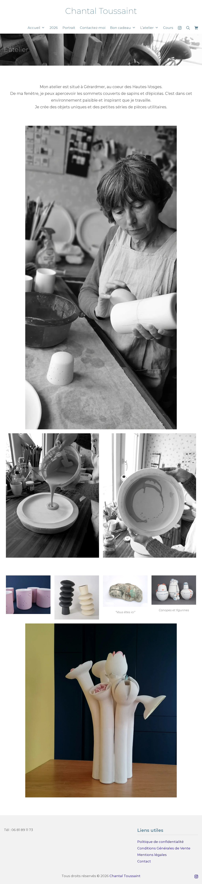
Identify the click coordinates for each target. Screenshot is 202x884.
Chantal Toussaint (124, 876)
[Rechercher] (188, 28)
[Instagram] (179, 28)
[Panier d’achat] (196, 28)
